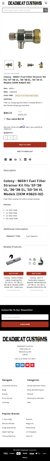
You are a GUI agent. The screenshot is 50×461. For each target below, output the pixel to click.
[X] (20, 159)
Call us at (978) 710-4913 (25, 359)
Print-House (7, 398)
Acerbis (29, 419)
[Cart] (46, 3)
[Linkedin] (25, 159)
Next (45, 273)
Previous (4, 273)
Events (5, 394)
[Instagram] (18, 365)
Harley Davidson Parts (36, 386)
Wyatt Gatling (7, 432)
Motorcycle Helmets (35, 398)
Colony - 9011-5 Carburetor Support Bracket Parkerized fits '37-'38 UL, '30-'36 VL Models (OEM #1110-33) (36, 282)
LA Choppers (31, 432)
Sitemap (5, 402)
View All (29, 436)
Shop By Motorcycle (35, 390)
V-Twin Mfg (7, 419)
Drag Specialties (9, 428)
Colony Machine (8, 436)
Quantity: (8, 133)
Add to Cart (13, 273)
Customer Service (9, 386)
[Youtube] (27, 365)
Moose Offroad (8, 423)
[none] (25, 37)
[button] (25, 151)
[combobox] (25, 10)
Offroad (30, 394)
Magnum (30, 423)
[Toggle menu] (3, 3)
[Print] (15, 159)
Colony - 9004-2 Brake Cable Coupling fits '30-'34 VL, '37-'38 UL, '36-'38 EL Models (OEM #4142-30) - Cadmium (13, 282)
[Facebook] (6, 159)
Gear (29, 402)
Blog (4, 390)
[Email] (10, 159)
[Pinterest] (30, 159)
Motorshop (30, 428)
